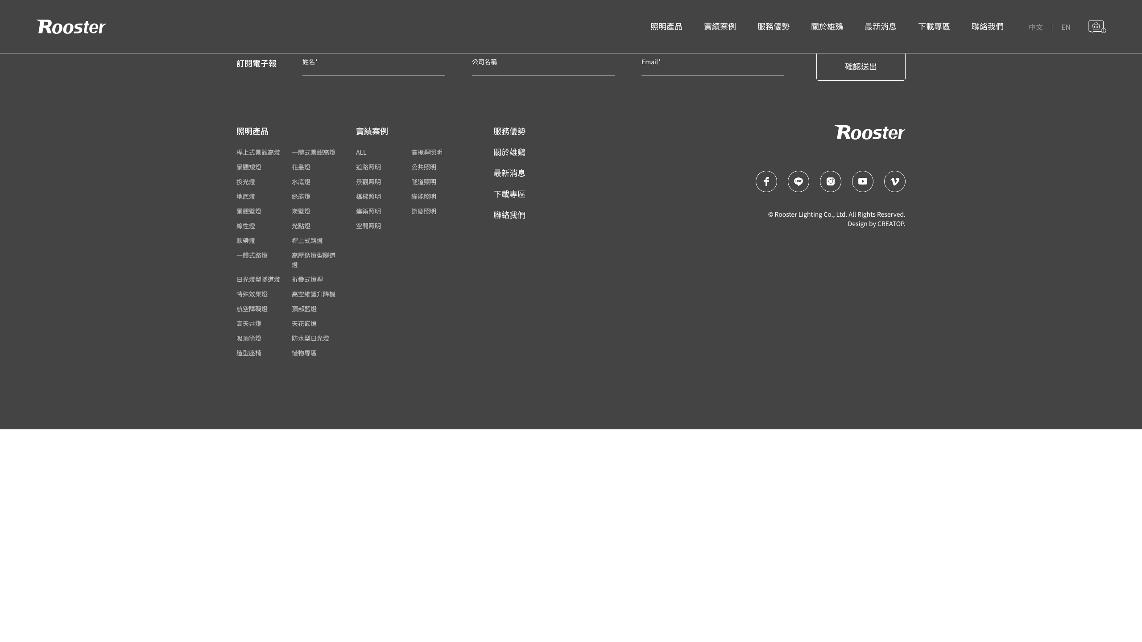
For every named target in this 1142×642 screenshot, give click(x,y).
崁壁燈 (301, 211)
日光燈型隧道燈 (258, 279)
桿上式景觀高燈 (258, 152)
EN (1066, 26)
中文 (1036, 26)
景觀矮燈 (248, 167)
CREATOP (890, 223)
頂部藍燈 (304, 309)
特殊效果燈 (252, 294)
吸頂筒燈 (248, 338)
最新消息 (881, 26)
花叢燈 (301, 167)
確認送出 (861, 66)
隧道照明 (423, 181)
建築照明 (368, 211)
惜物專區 (304, 353)
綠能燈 (301, 196)
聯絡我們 (988, 26)
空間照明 (368, 226)
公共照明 (423, 167)
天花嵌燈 (304, 323)
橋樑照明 (368, 196)
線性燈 (245, 226)
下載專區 (934, 26)
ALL (361, 152)
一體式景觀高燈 (313, 152)
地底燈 (245, 196)
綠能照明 (423, 196)
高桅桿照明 (427, 152)
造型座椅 (248, 353)
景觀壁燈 (248, 211)
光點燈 (301, 226)
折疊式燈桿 (307, 279)
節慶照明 (423, 211)
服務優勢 (773, 26)
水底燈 (301, 181)
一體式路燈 (252, 255)
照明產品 (666, 26)
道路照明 (368, 167)
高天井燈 (248, 323)
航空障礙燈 (252, 309)
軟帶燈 (245, 240)
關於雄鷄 (827, 26)
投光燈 (245, 181)
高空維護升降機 (313, 294)
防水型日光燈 (310, 338)
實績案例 (720, 26)
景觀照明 (368, 181)
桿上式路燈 (307, 240)
